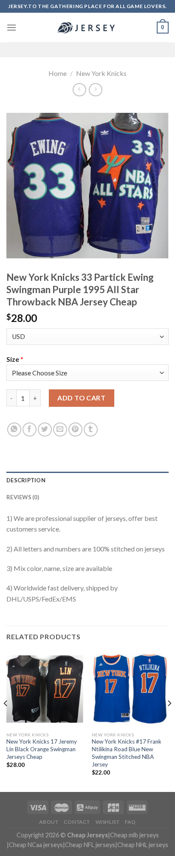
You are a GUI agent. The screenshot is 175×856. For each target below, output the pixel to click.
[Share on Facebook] (30, 429)
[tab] (87, 480)
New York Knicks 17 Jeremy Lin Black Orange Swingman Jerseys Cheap (41, 749)
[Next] (169, 720)
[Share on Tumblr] (91, 429)
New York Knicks (101, 73)
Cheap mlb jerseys (134, 835)
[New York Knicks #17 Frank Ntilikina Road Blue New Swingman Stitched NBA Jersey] (130, 689)
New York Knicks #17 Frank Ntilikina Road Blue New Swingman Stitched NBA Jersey (126, 752)
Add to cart (81, 398)
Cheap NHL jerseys (142, 844)
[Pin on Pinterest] (75, 429)
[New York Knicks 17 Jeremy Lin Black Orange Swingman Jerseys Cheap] (44, 689)
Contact (77, 822)
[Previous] (6, 720)
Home (57, 73)
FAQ (130, 822)
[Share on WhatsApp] (14, 429)
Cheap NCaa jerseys (36, 844)
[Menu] (11, 27)
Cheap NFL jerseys (90, 844)
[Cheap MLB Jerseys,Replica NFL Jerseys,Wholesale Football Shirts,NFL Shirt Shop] (87, 27)
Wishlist (108, 822)
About (48, 822)
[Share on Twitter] (45, 429)
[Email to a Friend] (60, 429)
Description (25, 480)
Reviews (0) (22, 497)
